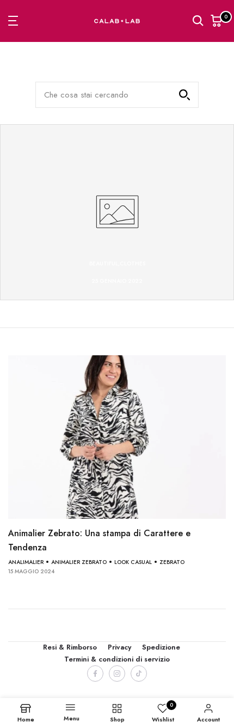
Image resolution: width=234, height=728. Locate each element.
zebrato (171, 562)
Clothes (132, 263)
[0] (217, 21)
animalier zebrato (79, 562)
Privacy (119, 647)
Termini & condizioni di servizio (117, 659)
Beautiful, (104, 263)
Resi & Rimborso (70, 647)
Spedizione (161, 647)
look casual (133, 562)
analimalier (26, 562)
